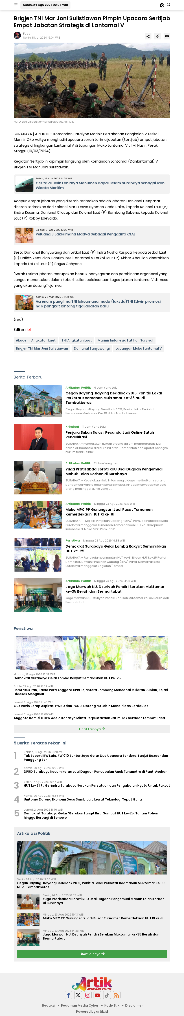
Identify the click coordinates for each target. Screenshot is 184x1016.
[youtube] (97, 995)
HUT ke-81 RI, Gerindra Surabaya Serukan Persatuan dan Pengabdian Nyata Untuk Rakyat (97, 785)
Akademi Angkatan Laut (36, 340)
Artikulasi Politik (78, 387)
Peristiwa (73, 540)
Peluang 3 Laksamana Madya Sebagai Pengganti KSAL (86, 234)
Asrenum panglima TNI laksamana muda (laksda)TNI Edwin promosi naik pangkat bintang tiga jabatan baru (98, 304)
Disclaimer (134, 1005)
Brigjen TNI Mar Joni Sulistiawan (42, 348)
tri (29, 329)
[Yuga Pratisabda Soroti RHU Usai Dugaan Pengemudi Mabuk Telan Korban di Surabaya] (38, 477)
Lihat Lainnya (90, 729)
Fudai (27, 33)
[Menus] (16, 5)
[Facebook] (68, 995)
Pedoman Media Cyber (80, 1005)
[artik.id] (92, 983)
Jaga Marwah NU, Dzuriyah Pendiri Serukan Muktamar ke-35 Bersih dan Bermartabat (115, 589)
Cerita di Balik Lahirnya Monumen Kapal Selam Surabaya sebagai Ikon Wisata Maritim (100, 185)
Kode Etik (111, 1005)
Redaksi (48, 1005)
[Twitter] (78, 995)
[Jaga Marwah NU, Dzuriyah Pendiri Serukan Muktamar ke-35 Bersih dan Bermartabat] (38, 595)
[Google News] (107, 995)
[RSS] (116, 995)
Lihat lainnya (90, 954)
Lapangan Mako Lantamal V (139, 348)
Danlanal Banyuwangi (92, 348)
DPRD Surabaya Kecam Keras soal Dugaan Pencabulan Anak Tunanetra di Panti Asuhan (95, 772)
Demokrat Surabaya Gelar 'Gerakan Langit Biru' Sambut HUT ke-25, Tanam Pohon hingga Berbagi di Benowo (91, 815)
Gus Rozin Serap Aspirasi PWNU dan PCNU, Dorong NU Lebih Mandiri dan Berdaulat (81, 706)
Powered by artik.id (92, 1011)
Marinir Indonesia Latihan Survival (125, 340)
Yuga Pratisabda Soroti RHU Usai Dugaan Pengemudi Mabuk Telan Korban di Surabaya (114, 471)
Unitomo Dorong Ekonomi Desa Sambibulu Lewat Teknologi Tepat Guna (83, 799)
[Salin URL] (157, 36)
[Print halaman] (167, 36)
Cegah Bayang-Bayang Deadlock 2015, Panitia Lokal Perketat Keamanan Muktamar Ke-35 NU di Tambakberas (114, 398)
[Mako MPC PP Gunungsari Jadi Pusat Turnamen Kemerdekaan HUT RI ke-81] (38, 516)
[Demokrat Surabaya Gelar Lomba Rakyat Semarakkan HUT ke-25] (38, 555)
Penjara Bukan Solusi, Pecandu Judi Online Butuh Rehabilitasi (110, 435)
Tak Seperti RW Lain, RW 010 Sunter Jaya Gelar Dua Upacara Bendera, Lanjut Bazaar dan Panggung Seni (96, 758)
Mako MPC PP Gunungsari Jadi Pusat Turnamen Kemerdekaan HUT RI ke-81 (109, 512)
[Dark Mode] (161, 5)
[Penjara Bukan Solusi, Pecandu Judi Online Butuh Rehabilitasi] (38, 439)
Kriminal (72, 426)
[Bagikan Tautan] (148, 36)
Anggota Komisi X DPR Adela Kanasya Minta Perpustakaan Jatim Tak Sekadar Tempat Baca (89, 718)
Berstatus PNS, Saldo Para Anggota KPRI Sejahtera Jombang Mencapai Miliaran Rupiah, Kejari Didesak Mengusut (91, 692)
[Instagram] (88, 995)
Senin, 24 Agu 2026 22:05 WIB (45, 5)
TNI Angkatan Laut (76, 340)
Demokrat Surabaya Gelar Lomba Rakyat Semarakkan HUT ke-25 (116, 549)
